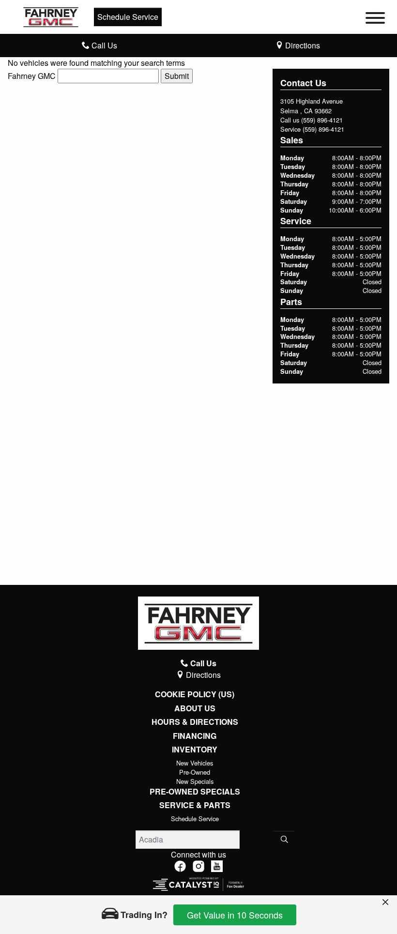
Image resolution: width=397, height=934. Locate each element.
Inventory (194, 749)
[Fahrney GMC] (50, 15)
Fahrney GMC (32, 75)
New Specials (195, 781)
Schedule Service (127, 16)
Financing (194, 736)
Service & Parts (194, 805)
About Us (194, 708)
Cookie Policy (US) (194, 694)
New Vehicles (194, 762)
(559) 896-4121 (322, 119)
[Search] (284, 839)
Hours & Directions (195, 722)
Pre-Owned (194, 772)
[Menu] (375, 19)
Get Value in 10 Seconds (235, 914)
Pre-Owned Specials (195, 791)
